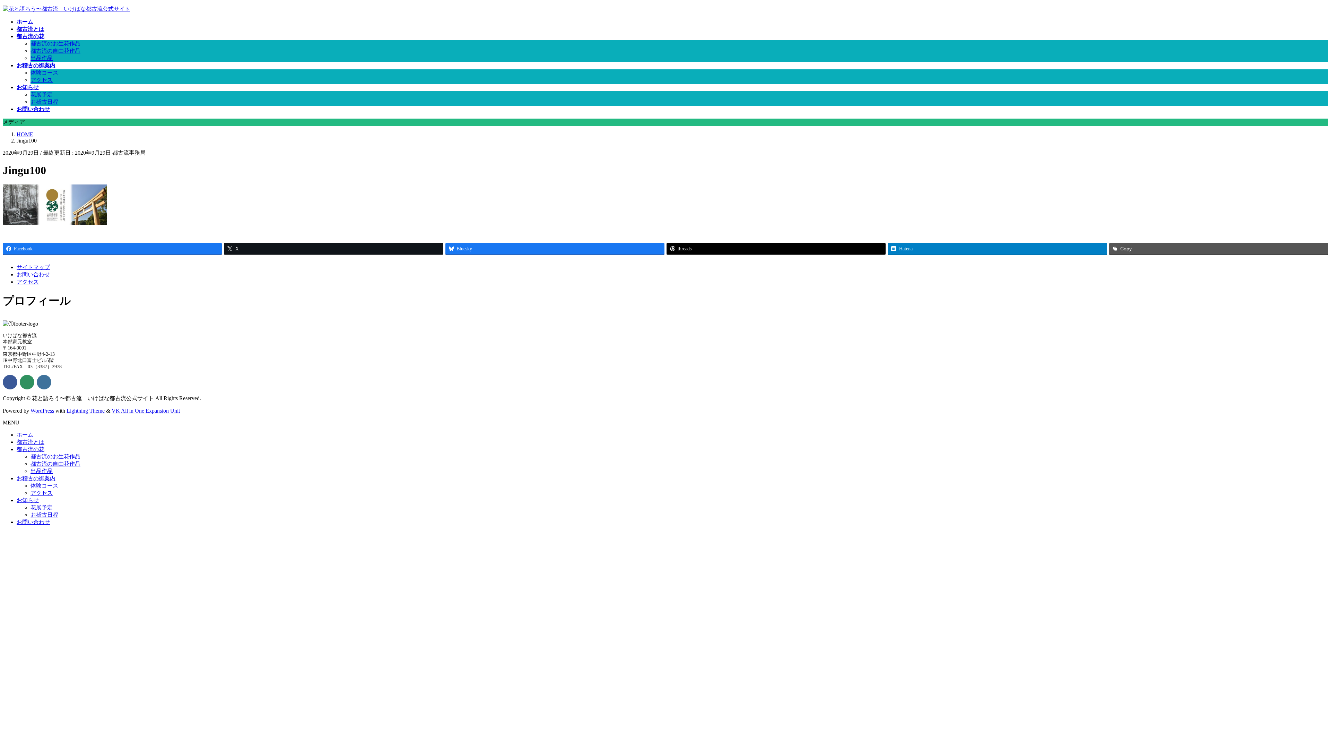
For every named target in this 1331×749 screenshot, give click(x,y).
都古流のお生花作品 (55, 43)
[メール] (27, 382)
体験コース (44, 73)
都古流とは (30, 442)
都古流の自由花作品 (55, 51)
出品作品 (42, 58)
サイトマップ (33, 267)
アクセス (42, 80)
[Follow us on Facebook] (10, 382)
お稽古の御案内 (36, 478)
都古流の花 (30, 449)
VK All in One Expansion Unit (146, 411)
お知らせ (28, 500)
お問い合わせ (33, 274)
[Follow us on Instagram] (44, 382)
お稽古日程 (44, 102)
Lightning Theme (86, 411)
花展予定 (42, 94)
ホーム (25, 435)
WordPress (42, 411)
